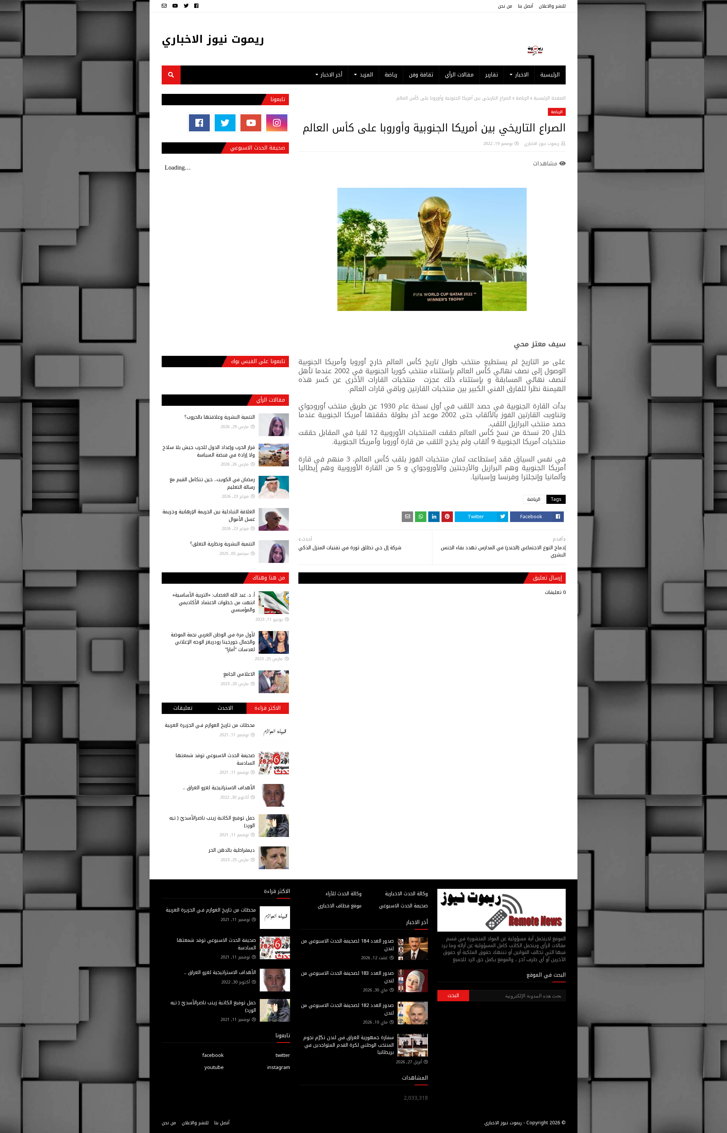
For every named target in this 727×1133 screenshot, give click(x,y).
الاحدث (225, 708)
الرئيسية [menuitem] (550, 75)
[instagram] (276, 122)
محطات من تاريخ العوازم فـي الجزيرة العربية (210, 725)
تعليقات (182, 708)
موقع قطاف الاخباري (340, 905)
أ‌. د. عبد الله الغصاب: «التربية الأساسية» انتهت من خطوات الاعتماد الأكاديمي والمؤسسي (213, 602)
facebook (213, 1055)
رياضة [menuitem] (391, 75)
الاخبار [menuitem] (522, 75)
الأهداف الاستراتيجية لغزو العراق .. (219, 787)
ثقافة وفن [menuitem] (421, 75)
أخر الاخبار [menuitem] (331, 75)
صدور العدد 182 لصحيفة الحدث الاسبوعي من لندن (347, 1009)
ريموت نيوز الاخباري (213, 39)
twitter (283, 1055)
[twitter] (186, 6)
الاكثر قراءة (267, 708)
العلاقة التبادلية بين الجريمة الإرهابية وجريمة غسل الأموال (208, 515)
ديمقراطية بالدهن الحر (232, 850)
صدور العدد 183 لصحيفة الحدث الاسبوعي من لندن (347, 976)
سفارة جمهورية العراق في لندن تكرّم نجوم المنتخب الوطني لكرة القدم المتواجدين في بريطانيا (348, 1045)
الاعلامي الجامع (239, 674)
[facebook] (196, 6)
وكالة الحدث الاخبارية (406, 893)
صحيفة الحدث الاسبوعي (403, 905)
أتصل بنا (525, 6)
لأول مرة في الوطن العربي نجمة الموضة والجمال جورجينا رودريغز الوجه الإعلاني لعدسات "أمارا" (213, 642)
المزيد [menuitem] (366, 75)
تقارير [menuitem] (491, 75)
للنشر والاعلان (552, 6)
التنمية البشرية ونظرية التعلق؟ (222, 544)
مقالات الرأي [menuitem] (459, 75)
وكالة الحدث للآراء (344, 893)
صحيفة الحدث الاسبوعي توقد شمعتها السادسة (215, 759)
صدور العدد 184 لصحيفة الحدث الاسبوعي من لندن (347, 944)
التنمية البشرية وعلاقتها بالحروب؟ (219, 417)
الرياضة (522, 98)
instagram (278, 1067)
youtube (214, 1067)
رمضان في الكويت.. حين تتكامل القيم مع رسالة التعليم (212, 483)
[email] (165, 6)
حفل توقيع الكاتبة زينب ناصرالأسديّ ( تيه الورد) (212, 821)
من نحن (505, 6)
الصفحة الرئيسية (550, 98)
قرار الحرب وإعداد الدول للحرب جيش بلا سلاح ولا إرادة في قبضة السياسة (208, 451)
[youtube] (175, 6)
